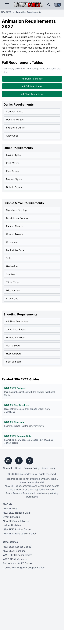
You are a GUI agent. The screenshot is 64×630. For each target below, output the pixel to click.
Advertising (48, 468)
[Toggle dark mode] (57, 4)
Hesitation (12, 266)
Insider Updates (12, 525)
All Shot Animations (32, 94)
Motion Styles (14, 179)
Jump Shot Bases (16, 329)
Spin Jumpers (13, 361)
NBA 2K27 (6, 12)
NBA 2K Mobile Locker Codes (19, 533)
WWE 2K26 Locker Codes (17, 554)
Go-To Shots (13, 345)
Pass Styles (12, 171)
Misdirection (13, 290)
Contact (7, 468)
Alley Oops (12, 135)
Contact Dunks (14, 111)
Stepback (11, 274)
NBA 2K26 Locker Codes (17, 546)
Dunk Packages (15, 119)
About (17, 468)
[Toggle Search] (48, 4)
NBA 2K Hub (10, 508)
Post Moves (12, 163)
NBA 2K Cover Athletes (16, 521)
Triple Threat (13, 282)
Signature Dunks (15, 127)
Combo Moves (14, 234)
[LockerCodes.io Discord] (8, 460)
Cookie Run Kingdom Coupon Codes (24, 567)
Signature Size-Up (16, 210)
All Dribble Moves (32, 86)
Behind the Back (15, 250)
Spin (8, 258)
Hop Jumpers (13, 353)
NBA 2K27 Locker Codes (17, 529)
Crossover (12, 242)
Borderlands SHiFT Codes (17, 563)
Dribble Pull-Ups (15, 337)
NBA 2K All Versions (14, 550)
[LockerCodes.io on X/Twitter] (19, 460)
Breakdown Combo (17, 218)
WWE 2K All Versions (14, 559)
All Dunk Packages (32, 78)
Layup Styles (13, 154)
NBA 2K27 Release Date (16, 512)
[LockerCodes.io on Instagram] (29, 460)
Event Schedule (11, 516)
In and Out (12, 298)
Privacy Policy (32, 468)
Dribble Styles (14, 187)
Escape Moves (14, 226)
